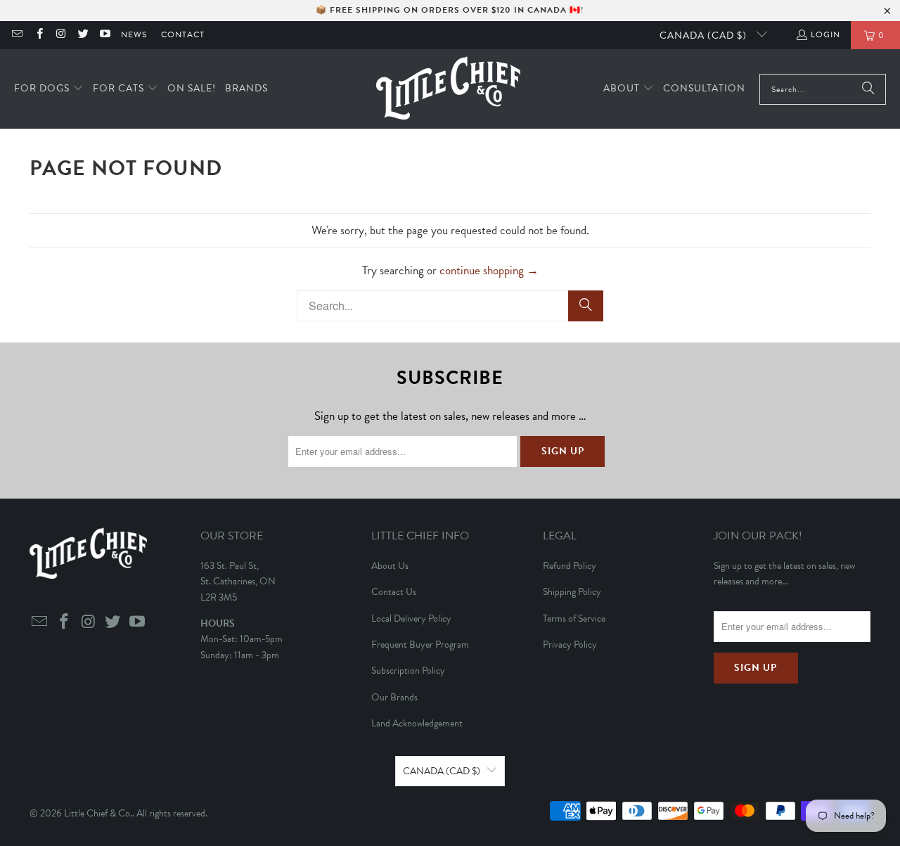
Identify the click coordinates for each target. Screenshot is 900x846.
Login (825, 34)
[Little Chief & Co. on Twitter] (83, 35)
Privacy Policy (570, 644)
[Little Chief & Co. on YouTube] (104, 35)
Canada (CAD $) (705, 35)
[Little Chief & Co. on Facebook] (38, 35)
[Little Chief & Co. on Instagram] (61, 35)
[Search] (868, 89)
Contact (183, 34)
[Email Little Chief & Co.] (16, 35)
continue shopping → (489, 270)
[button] (49, 89)
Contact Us (393, 591)
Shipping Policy (572, 591)
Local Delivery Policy (411, 618)
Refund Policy (569, 565)
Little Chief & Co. (98, 813)
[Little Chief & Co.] (448, 89)
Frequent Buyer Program (420, 644)
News (134, 34)
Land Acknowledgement (417, 723)
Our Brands (394, 697)
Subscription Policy (408, 670)
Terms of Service (574, 618)
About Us (390, 565)
